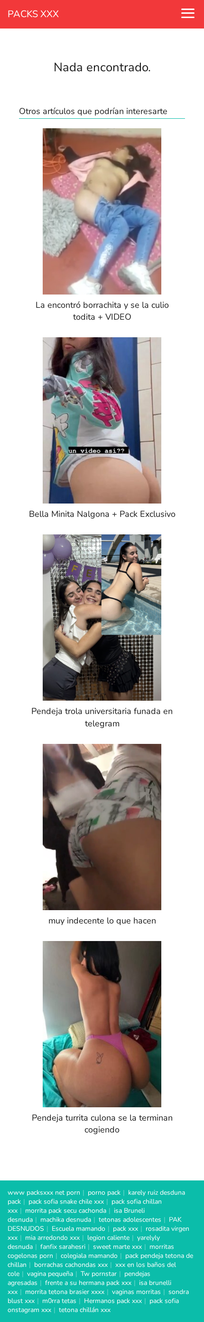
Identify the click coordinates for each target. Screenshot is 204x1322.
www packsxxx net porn (44, 1192)
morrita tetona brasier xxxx (64, 1291)
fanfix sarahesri (62, 1246)
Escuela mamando (78, 1228)
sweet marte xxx (117, 1246)
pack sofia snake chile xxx (66, 1201)
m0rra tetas (59, 1300)
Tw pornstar (99, 1273)
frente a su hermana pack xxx (88, 1282)
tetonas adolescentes (130, 1219)
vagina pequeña (50, 1273)
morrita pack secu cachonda (65, 1210)
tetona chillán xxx (85, 1309)
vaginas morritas (136, 1291)
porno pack (104, 1192)
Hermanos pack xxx (113, 1300)
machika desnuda (65, 1219)
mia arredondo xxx (52, 1237)
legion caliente (108, 1237)
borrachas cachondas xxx (71, 1264)
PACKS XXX (33, 14)
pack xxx (125, 1228)
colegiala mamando (89, 1255)
